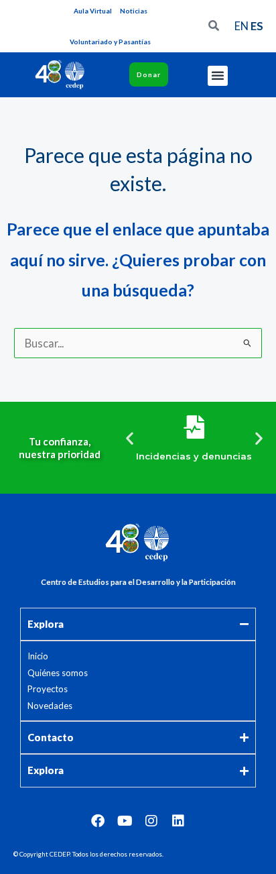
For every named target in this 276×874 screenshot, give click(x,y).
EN (241, 25)
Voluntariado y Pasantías (110, 42)
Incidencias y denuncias (194, 456)
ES (257, 25)
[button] (218, 76)
